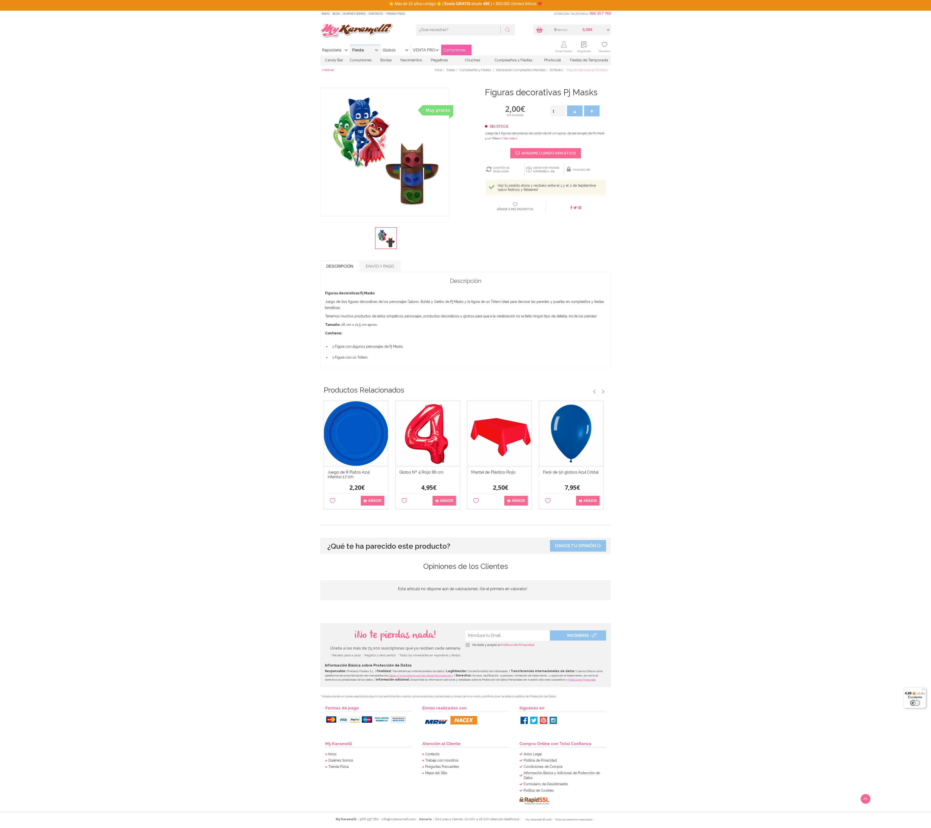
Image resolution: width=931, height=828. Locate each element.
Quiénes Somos (354, 13)
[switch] (915, 703)
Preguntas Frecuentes (442, 767)
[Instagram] (553, 720)
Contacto (376, 13)
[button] (575, 110)
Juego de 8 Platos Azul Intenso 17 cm (348, 474)
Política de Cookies (539, 790)
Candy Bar (334, 60)
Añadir (374, 500)
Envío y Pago (380, 266)
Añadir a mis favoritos (515, 209)
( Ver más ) (509, 138)
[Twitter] (534, 720)
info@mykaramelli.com (399, 819)
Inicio (325, 13)
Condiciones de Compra (543, 767)
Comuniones (454, 50)
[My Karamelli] (356, 31)
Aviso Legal (533, 754)
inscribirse (578, 635)
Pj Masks (556, 70)
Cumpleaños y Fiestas (513, 60)
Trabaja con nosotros (441, 760)
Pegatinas (439, 60)
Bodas (386, 60)
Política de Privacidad (517, 645)
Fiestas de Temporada (589, 60)
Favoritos (604, 51)
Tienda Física (395, 13)
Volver (329, 70)
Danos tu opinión (576, 545)
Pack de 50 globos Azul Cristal (571, 472)
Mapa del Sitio (436, 773)
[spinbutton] (558, 110)
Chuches (472, 60)
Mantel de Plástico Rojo (493, 472)
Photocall (552, 60)
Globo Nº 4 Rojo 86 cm (421, 472)
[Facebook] (524, 720)
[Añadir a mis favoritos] (332, 501)
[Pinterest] (543, 720)
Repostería (331, 50)
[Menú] (923, 690)
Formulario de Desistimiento (546, 784)
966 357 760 (600, 13)
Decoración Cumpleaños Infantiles (521, 70)
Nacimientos (411, 60)
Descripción (339, 266)
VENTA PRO (424, 50)
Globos (389, 50)
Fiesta (358, 50)
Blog (336, 13)
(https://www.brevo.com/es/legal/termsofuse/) (421, 675)
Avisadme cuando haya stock (548, 153)
